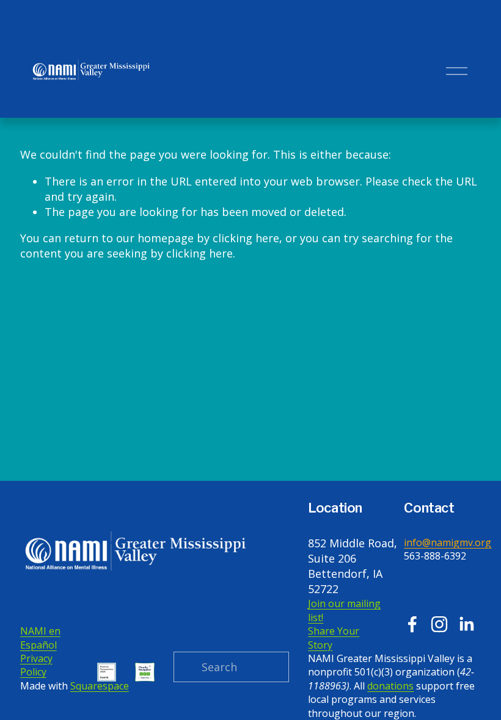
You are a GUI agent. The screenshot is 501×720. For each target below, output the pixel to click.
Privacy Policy (36, 665)
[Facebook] (412, 624)
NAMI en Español (40, 637)
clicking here (246, 238)
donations (390, 686)
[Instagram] (439, 624)
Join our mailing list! (344, 610)
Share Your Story (333, 637)
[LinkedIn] (466, 624)
